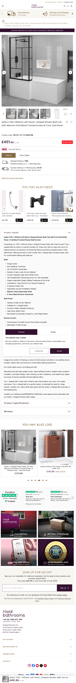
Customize (39, 351)
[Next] (70, 72)
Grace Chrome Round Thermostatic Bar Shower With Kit (61, 214)
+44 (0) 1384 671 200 (12, 619)
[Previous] (4, 72)
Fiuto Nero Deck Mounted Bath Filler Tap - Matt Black (37, 214)
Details (53, 332)
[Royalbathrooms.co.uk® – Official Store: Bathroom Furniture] (37, 6)
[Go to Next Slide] (73, 14)
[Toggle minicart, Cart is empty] (71, 6)
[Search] (64, 6)
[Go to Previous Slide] (2, 14)
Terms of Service (64, 599)
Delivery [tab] (9, 155)
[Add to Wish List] (71, 122)
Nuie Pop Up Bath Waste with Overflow (11, 214)
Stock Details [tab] (24, 155)
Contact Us (60, 2)
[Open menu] (3, 6)
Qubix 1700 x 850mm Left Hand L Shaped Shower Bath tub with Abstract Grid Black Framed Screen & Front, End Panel (36, 24)
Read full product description (12, 178)
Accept (59, 351)
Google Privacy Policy (46, 599)
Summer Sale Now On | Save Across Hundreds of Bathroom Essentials (37, 30)
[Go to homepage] (37, 613)
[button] (4, 209)
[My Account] (68, 6)
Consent (21, 332)
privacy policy (62, 595)
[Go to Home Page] (3, 21)
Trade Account (68, 2)
